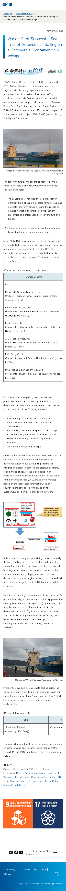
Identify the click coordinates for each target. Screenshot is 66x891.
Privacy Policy (9, 869)
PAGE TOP (58, 873)
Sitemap (7, 873)
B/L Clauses (24, 869)
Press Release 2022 (24, 13)
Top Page (7, 13)
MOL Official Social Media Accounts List (38, 852)
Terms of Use (40, 869)
